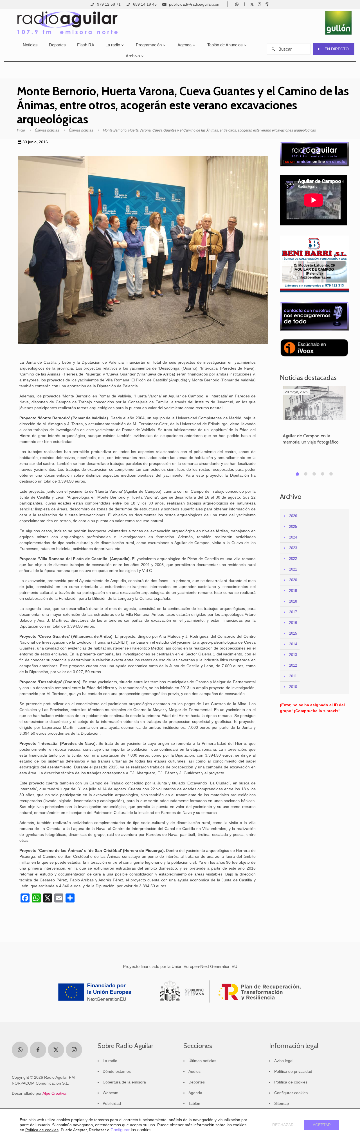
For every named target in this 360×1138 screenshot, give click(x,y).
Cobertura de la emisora (124, 1082)
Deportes (196, 1082)
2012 (293, 665)
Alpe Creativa (54, 1093)
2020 (293, 580)
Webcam (110, 1093)
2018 (293, 601)
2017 (293, 612)
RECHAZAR (283, 1125)
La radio (110, 1060)
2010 (293, 687)
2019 (293, 591)
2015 (293, 633)
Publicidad (112, 1103)
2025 (293, 526)
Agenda (195, 1093)
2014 (293, 644)
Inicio (21, 130)
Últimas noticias (47, 130)
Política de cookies (290, 1082)
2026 (293, 516)
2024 (293, 537)
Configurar (120, 1130)
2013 (293, 655)
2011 (293, 676)
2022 (293, 558)
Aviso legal (283, 1060)
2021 (293, 569)
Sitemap (281, 1103)
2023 (293, 548)
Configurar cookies (291, 1093)
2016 (293, 623)
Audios (194, 1071)
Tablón (194, 1103)
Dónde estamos (117, 1071)
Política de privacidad (293, 1071)
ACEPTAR (322, 1125)
